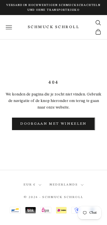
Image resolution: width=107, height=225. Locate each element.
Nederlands (63, 184)
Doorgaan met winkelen (53, 124)
